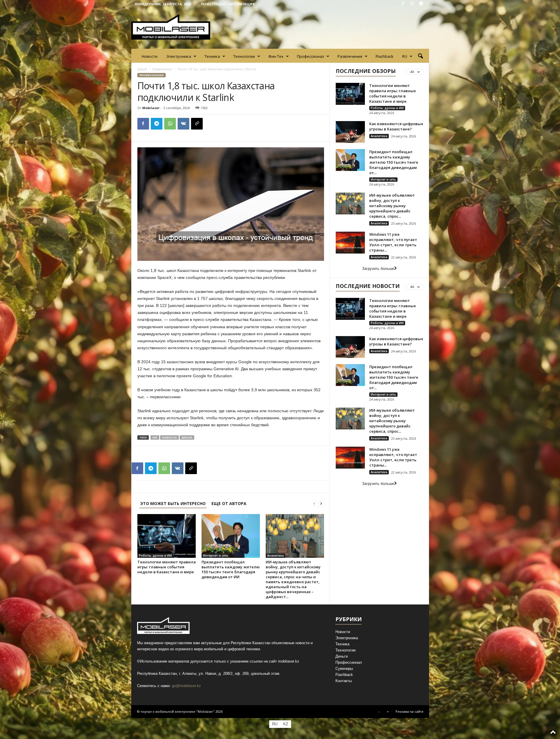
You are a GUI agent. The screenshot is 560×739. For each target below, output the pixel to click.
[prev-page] (314, 503)
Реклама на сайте (410, 711)
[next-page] (321, 503)
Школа (187, 437)
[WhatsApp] (170, 124)
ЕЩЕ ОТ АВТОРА (228, 503)
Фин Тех (276, 56)
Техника (212, 56)
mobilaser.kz (288, 661)
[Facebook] (403, 4)
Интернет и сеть (215, 555)
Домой (142, 69)
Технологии (244, 56)
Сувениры (344, 668)
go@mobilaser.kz (186, 686)
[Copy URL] (197, 124)
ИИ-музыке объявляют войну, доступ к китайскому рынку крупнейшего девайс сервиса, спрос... (392, 206)
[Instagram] (412, 4)
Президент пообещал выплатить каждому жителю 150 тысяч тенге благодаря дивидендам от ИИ (231, 569)
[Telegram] (421, 4)
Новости (150, 56)
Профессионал (310, 56)
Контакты (343, 681)
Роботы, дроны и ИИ (155, 555)
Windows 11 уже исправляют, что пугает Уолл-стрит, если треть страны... (393, 242)
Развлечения (349, 56)
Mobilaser (151, 108)
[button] (420, 56)
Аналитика (275, 555)
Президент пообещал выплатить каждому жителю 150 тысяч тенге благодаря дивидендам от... (393, 162)
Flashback (384, 56)
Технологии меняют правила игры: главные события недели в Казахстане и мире (166, 566)
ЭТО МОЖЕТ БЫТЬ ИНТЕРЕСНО (173, 503)
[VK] (183, 124)
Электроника (178, 56)
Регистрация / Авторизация (228, 4)
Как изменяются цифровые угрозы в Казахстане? (396, 126)
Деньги (341, 656)
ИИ (155, 437)
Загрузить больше (378, 268)
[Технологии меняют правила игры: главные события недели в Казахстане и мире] (166, 536)
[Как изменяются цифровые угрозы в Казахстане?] (350, 132)
